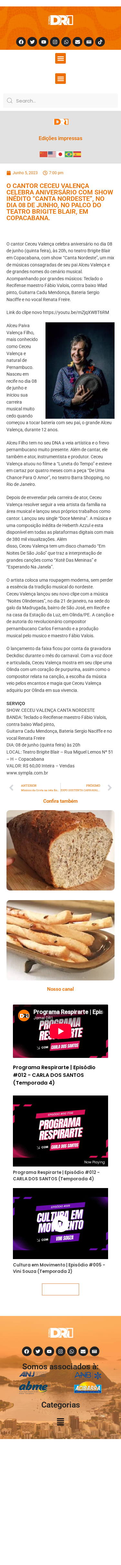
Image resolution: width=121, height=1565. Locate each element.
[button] (60, 58)
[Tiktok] (100, 42)
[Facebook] (21, 42)
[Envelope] (77, 42)
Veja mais (60, 1289)
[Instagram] (55, 42)
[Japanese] (60, 153)
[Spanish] (77, 153)
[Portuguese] (69, 153)
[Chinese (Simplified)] (44, 153)
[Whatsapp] (66, 42)
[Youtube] (43, 42)
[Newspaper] (89, 42)
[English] (52, 153)
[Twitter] (32, 42)
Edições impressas (60, 138)
